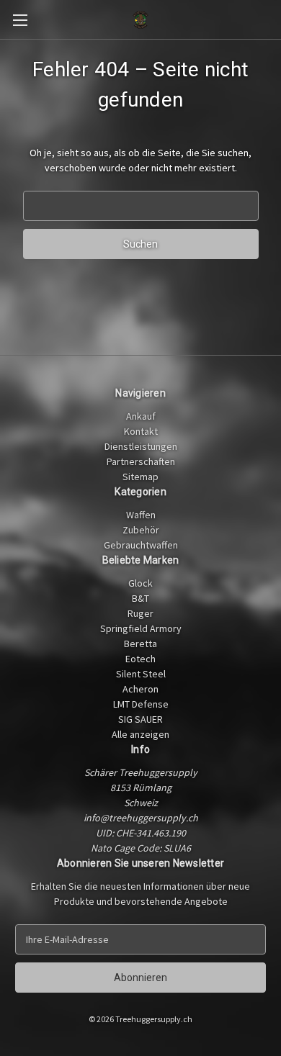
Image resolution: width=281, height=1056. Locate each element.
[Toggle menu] (20, 20)
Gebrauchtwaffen (141, 544)
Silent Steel (141, 673)
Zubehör (140, 529)
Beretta (140, 643)
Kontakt (141, 431)
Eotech (140, 658)
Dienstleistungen (140, 446)
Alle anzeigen (140, 734)
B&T (140, 598)
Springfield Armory (141, 628)
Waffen (141, 514)
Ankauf (141, 416)
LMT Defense (141, 704)
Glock (140, 583)
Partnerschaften (141, 461)
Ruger (140, 613)
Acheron (140, 688)
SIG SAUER (140, 719)
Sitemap (140, 476)
